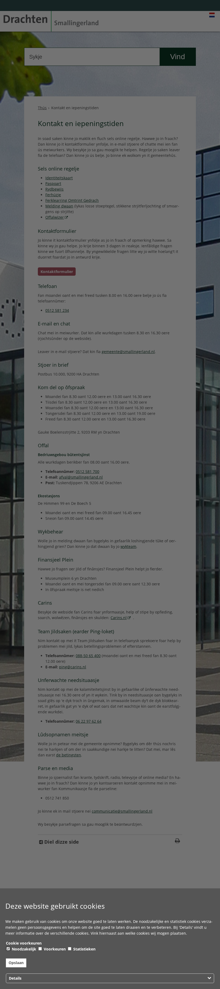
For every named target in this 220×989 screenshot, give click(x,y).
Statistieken (84, 949)
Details (15, 978)
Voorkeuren (54, 949)
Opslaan (16, 962)
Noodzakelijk (23, 949)
